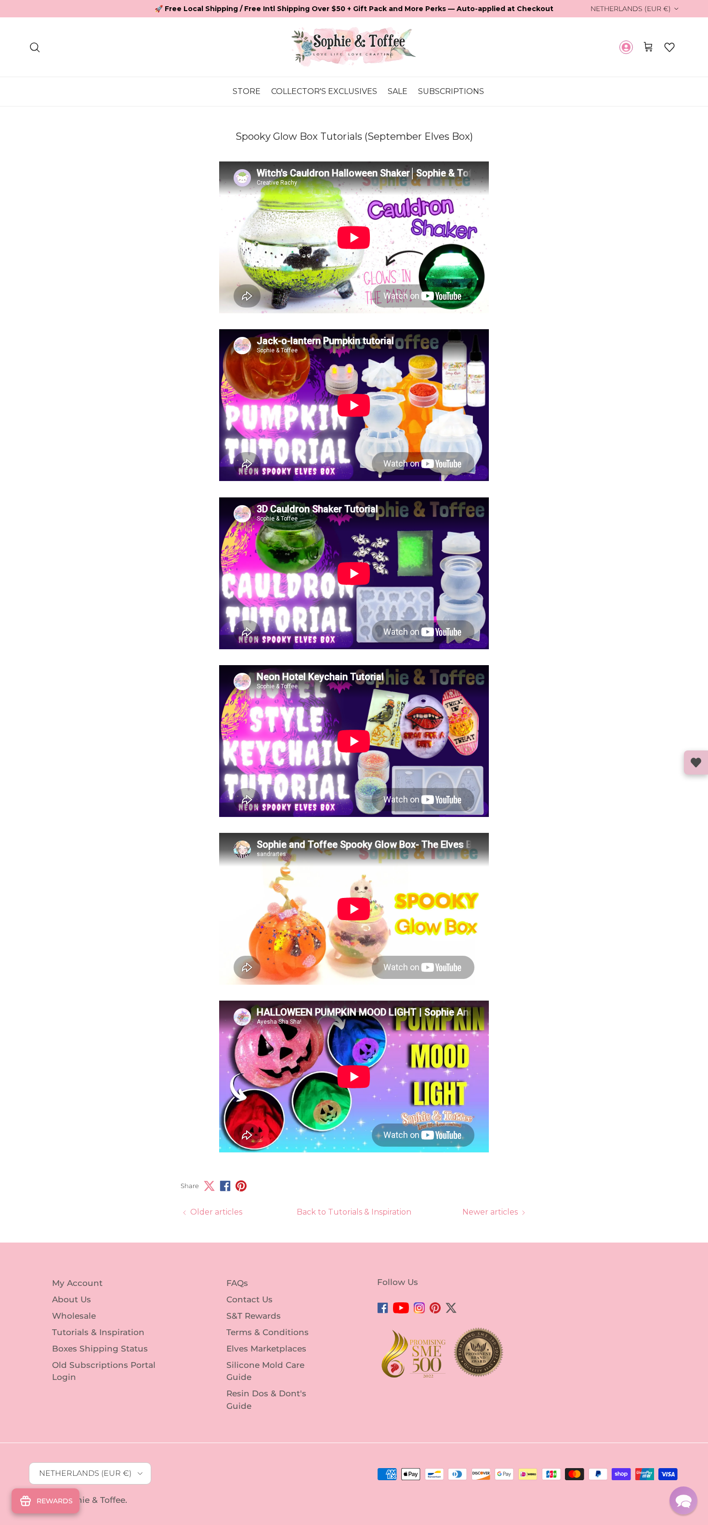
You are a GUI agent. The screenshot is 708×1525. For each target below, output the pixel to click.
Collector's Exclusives (324, 91)
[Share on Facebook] (225, 1185)
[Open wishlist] (696, 762)
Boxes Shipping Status (100, 1348)
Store (247, 91)
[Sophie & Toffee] (354, 47)
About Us (71, 1299)
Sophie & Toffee (92, 1500)
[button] (669, 47)
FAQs (237, 1283)
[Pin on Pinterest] (241, 1185)
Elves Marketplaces (266, 1348)
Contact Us (249, 1299)
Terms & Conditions (267, 1332)
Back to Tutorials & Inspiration (354, 1212)
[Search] (34, 47)
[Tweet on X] (209, 1185)
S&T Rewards (253, 1316)
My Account (77, 1283)
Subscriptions (451, 91)
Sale (397, 91)
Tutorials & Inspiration (98, 1332)
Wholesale (74, 1316)
